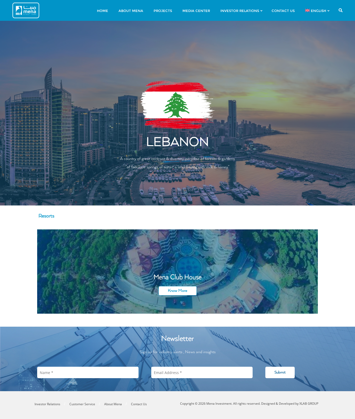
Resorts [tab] (46, 216)
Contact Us (139, 404)
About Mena (113, 404)
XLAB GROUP (308, 403)
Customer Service (82, 404)
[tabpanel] (177, 271)
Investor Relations (47, 404)
